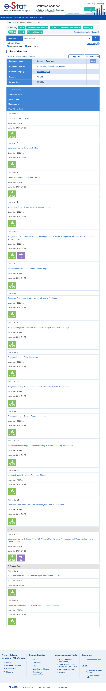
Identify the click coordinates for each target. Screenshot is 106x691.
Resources (33, 17)
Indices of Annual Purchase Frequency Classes (27, 475)
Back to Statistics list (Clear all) (86, 32)
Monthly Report (43, 72)
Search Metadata (16, 46)
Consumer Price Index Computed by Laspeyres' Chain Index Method (36, 505)
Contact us (88, 4)
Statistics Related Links (93, 676)
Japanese (100, 4)
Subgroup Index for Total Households (23, 357)
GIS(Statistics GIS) (67, 669)
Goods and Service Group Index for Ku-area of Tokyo (29, 207)
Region (62, 672)
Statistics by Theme (41, 669)
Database (37, 663)
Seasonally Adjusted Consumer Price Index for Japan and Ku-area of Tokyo (38, 327)
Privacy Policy (61, 687)
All (34, 660)
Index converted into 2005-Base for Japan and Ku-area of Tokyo (34, 576)
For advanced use (93, 660)
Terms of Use (44, 687)
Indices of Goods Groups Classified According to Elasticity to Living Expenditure (40, 445)
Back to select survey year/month (21, 56)
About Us (29, 687)
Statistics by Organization (38, 673)
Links (40, 17)
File (34, 666)
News (8, 662)
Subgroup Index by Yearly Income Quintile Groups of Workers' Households (38, 386)
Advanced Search (14, 43)
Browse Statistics (6, 17)
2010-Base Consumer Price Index (51, 66)
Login (90, 9)
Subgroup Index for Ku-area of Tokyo (23, 148)
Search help (92, 44)
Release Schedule (13, 666)
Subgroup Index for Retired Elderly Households (27, 416)
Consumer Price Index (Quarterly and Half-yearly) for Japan (32, 298)
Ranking (9, 672)
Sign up (102, 9)
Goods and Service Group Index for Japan (25, 177)
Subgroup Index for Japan (18, 118)
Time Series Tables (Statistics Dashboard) (68, 665)
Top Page (12, 22)
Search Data (32, 46)
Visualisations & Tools (21, 17)
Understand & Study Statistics (94, 671)
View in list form (92, 56)
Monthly (40, 77)
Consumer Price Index (46, 61)
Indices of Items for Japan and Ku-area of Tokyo (27, 268)
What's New (11, 669)
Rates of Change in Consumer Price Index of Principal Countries (34, 605)
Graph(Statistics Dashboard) (65, 660)
